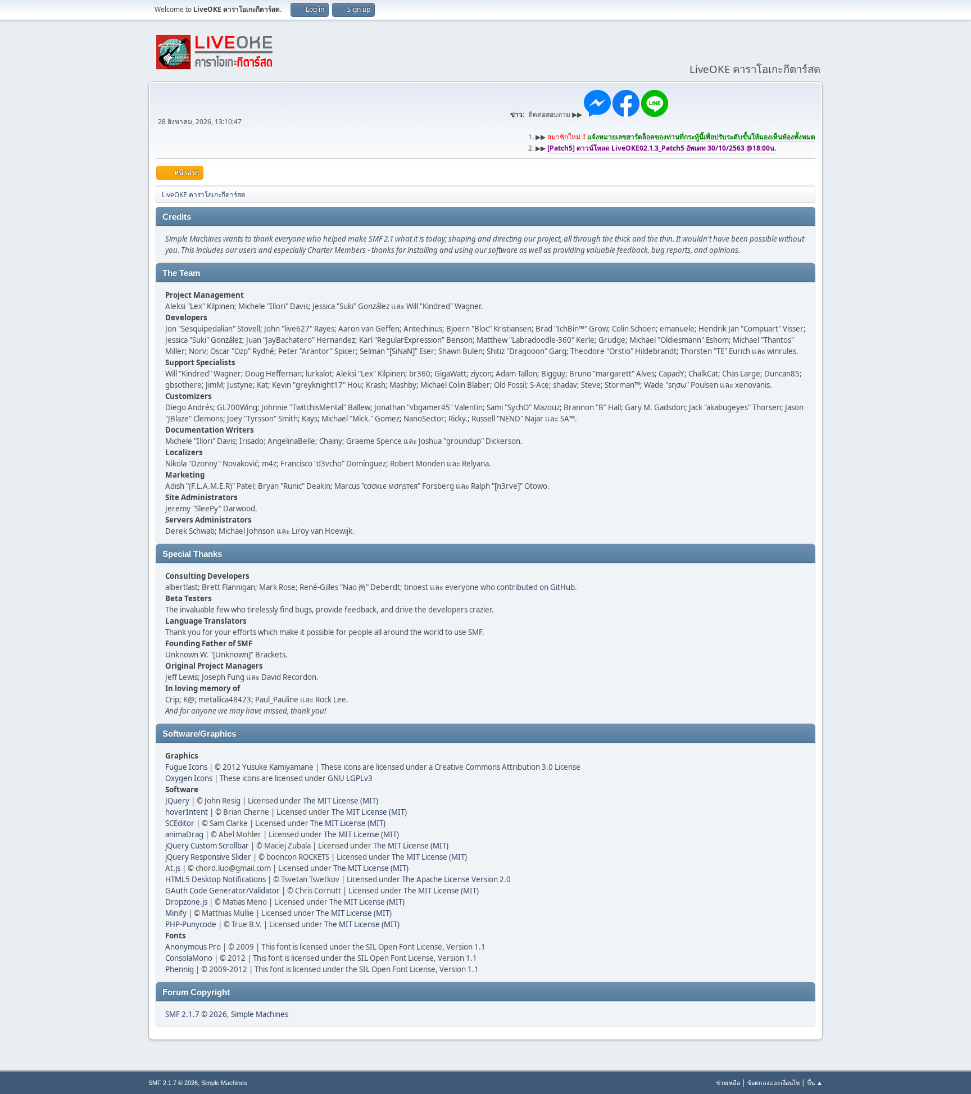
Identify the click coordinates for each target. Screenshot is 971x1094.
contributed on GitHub (536, 587)
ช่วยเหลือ (728, 1082)
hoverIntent (186, 812)
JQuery (177, 801)
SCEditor (179, 823)
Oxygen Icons (188, 778)
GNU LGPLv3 (350, 778)
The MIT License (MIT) (340, 801)
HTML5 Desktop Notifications (215, 879)
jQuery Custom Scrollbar (207, 846)
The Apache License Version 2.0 (456, 879)
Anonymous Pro (193, 947)
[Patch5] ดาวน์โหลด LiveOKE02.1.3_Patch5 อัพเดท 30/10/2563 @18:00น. (661, 148)
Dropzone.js (186, 902)
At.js (172, 868)
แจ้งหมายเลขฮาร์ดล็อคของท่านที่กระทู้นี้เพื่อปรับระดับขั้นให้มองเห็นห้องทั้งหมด (701, 137)
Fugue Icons (186, 767)
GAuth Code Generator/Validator (222, 891)
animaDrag (184, 834)
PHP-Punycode (190, 924)
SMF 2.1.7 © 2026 (196, 1014)
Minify (176, 913)
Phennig (179, 969)
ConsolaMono (188, 958)
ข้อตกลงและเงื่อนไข (773, 1082)
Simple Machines (259, 1014)
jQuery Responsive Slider (208, 857)
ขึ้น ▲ (815, 1082)
